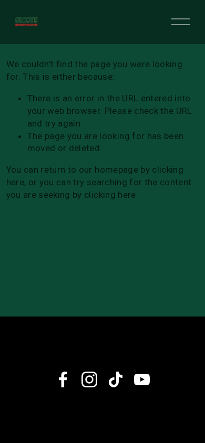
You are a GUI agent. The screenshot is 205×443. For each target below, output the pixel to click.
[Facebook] (63, 379)
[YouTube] (142, 379)
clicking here (110, 194)
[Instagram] (89, 379)
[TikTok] (115, 379)
